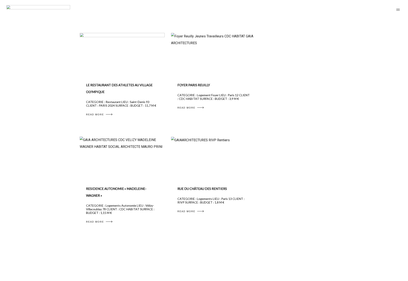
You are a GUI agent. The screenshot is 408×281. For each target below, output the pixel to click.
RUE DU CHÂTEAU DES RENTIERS (202, 189)
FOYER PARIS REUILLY (193, 85)
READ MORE (95, 114)
